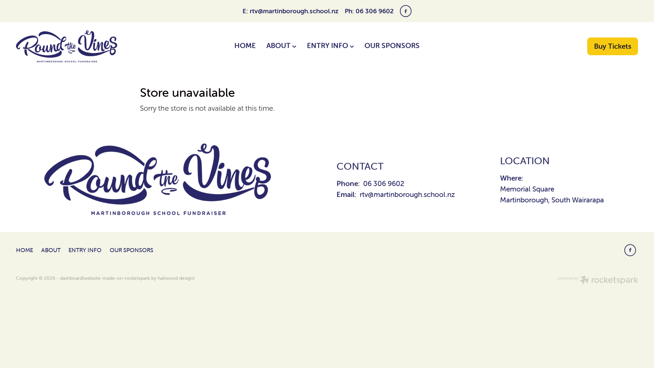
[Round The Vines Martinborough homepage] (78, 46)
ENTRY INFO (328, 45)
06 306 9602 (383, 183)
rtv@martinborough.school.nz (294, 11)
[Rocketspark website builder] (597, 280)
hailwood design (175, 278)
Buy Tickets (612, 46)
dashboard (71, 278)
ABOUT (279, 45)
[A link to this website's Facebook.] (405, 11)
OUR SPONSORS (392, 45)
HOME (245, 45)
